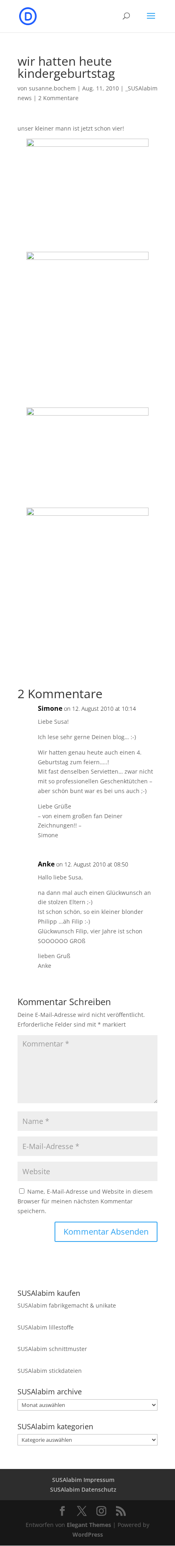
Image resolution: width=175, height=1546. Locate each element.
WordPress (87, 1534)
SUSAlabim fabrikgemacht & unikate (67, 1305)
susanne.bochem (52, 88)
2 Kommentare (58, 98)
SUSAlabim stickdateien (50, 1370)
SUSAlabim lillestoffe (46, 1327)
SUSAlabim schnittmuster (52, 1349)
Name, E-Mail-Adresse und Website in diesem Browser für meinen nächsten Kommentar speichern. (85, 1201)
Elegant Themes (89, 1525)
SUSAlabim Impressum (83, 1480)
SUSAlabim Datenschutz (83, 1489)
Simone (50, 708)
